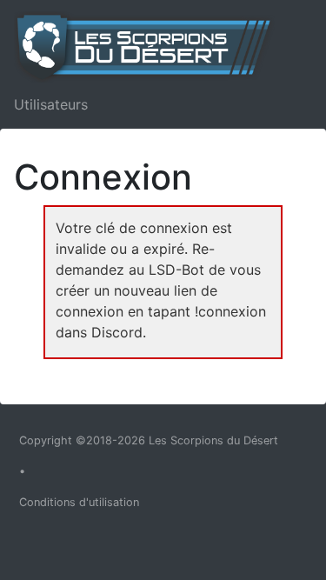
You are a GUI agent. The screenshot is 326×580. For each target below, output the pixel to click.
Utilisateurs (51, 104)
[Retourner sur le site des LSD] (151, 47)
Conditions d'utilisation (79, 502)
